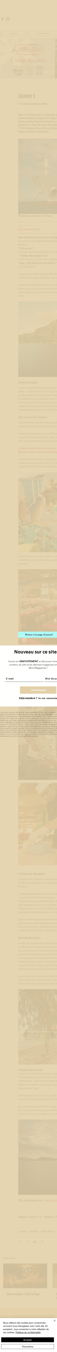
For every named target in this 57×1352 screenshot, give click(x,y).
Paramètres (27, 1346)
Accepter (27, 1339)
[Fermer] (52, 1322)
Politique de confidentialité (28, 1332)
